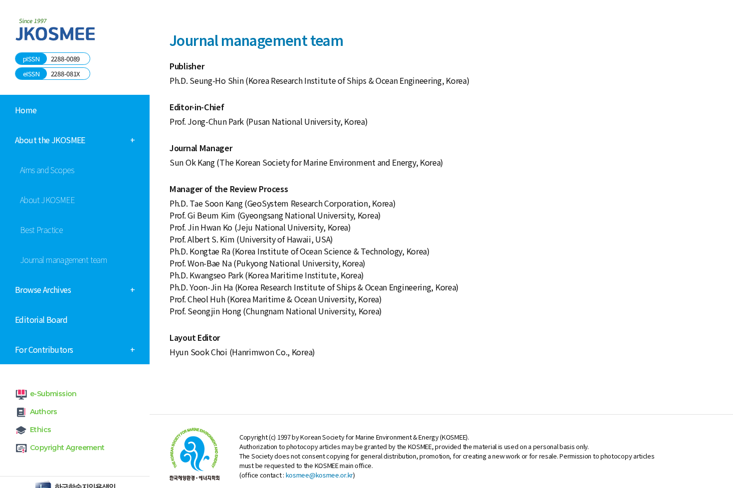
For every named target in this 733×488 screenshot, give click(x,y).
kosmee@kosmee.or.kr (319, 475)
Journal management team (63, 259)
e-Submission (53, 393)
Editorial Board (41, 319)
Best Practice (41, 230)
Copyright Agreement (67, 447)
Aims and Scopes (47, 170)
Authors (43, 411)
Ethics (40, 429)
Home (26, 110)
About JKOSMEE (47, 200)
